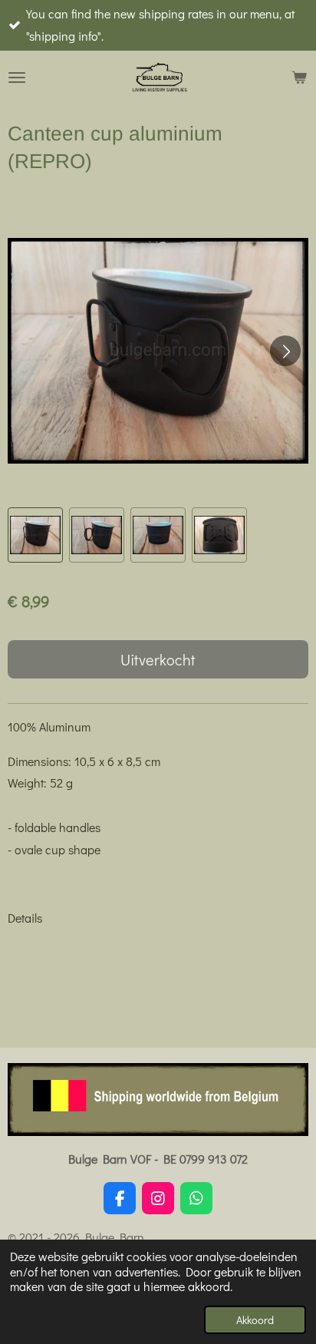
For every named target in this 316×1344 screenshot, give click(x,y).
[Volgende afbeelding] (285, 350)
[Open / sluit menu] (17, 77)
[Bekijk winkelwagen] (299, 77)
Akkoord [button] (255, 1320)
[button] (35, 535)
